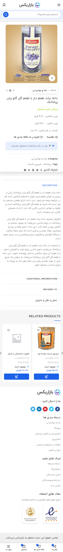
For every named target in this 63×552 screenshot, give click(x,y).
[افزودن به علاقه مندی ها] (38, 330)
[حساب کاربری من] (4, 5)
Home (53, 90)
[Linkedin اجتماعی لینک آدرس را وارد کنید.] (29, 170)
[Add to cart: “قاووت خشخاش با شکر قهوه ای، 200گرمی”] (16, 377)
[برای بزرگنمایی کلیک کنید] (52, 78)
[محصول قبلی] (13, 90)
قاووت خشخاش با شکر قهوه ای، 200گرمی (18, 355)
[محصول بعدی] (7, 90)
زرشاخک (47, 164)
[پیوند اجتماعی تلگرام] (25, 170)
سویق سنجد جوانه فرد (48, 353)
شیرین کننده (34, 164)
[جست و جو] (6, 14)
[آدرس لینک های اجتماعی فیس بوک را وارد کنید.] (41, 170)
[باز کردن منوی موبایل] (59, 5)
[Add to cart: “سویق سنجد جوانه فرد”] (46, 377)
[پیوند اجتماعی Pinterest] (33, 170)
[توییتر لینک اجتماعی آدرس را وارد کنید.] (37, 170)
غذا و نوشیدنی (39, 90)
